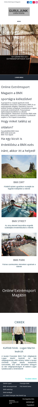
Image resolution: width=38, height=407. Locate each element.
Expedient (30, 405)
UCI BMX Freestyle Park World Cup (14, 395)
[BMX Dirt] (19, 178)
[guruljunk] (19, 17)
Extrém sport (7, 383)
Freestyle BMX (24, 383)
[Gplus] (33, 3)
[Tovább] (19, 343)
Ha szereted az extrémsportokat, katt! (19, 58)
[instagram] (36, 3)
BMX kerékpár (7, 392)
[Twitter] (30, 3)
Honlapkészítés (28, 399)
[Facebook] (28, 3)
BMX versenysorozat (10, 386)
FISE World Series (25, 386)
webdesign (30, 402)
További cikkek (31, 379)
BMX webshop (8, 389)
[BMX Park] (19, 255)
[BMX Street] (19, 217)
